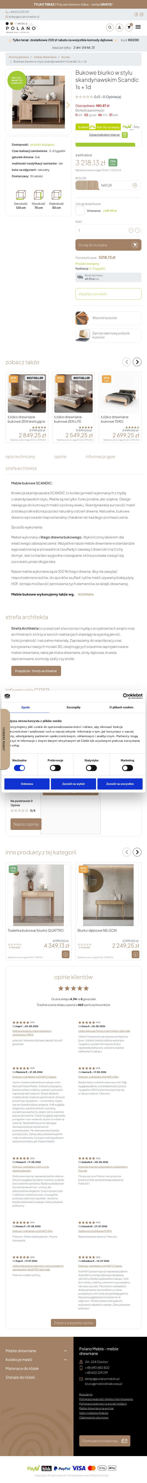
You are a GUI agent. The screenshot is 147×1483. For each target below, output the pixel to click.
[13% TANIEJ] (38, 895)
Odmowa (27, 783)
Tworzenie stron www (78, 1475)
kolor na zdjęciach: (24, 169)
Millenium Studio (100, 1475)
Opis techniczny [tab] (20, 456)
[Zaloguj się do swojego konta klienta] (119, 27)
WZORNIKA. (86, 594)
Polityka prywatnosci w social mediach (103, 1403)
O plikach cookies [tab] (121, 707)
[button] (109, 27)
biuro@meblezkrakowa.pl (103, 1384)
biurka (65, 57)
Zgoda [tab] (25, 707)
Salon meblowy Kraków (93, 1413)
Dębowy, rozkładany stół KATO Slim (98, 1076)
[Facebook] (136, 14)
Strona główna (19, 57)
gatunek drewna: (23, 157)
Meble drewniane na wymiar (96, 1408)
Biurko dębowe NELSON (97, 930)
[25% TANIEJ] (120, 393)
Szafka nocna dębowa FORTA (95, 1231)
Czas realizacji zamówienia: (30, 151)
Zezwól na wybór (73, 783)
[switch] (55, 768)
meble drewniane (45, 57)
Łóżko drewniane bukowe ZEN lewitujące (26, 419)
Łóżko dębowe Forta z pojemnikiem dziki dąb (104, 1030)
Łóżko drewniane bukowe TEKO (114, 419)
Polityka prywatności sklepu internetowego (106, 1399)
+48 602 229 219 (19, 11)
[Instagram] (141, 14)
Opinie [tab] (60, 456)
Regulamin (86, 1394)
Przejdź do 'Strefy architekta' (36, 671)
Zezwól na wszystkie (120, 783)
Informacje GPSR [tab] (100, 456)
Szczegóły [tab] (74, 707)
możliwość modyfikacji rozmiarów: (35, 163)
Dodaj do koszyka (92, 245)
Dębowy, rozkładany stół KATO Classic (34, 1076)
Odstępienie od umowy (94, 1417)
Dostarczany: (20, 176)
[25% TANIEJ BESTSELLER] (27, 393)
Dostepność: (20, 144)
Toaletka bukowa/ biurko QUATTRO (36, 930)
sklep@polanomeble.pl (24, 16)
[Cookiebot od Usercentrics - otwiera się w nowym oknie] (126, 696)
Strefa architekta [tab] (21, 468)
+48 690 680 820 (97, 1367)
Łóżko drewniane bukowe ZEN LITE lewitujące (68, 421)
